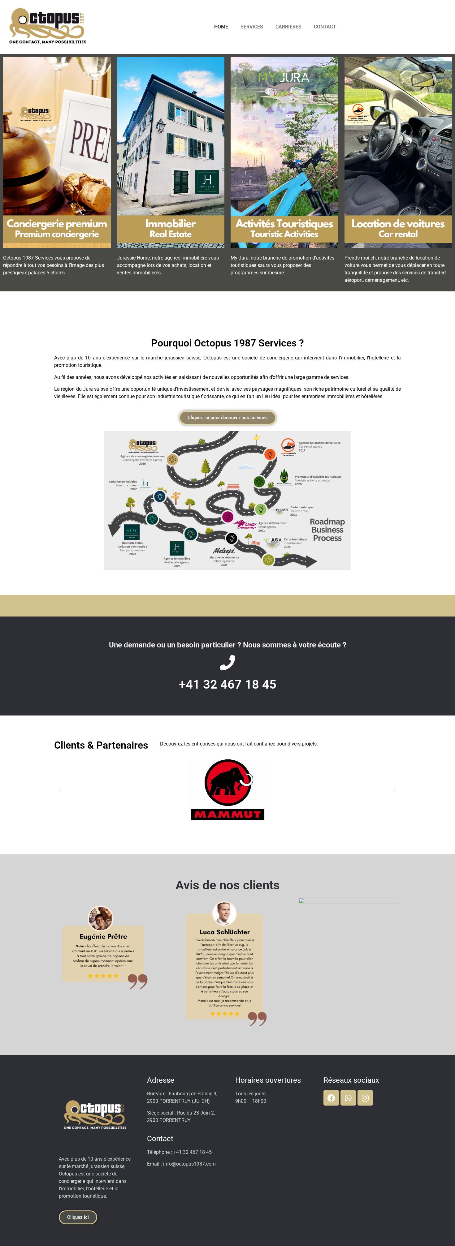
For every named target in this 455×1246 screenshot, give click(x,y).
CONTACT (325, 27)
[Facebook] (331, 1098)
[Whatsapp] (348, 1098)
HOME (221, 27)
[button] (60, 789)
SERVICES (251, 27)
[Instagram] (365, 1098)
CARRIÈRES (288, 27)
